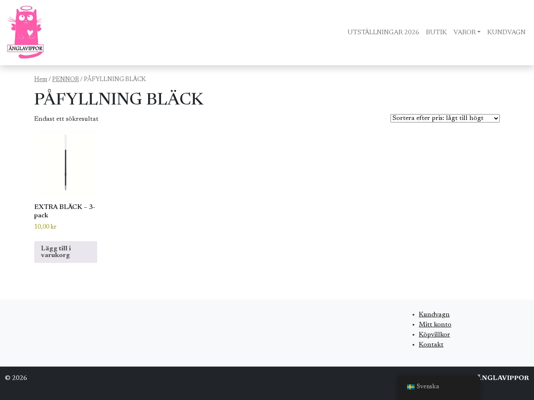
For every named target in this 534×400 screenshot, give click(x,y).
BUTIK (436, 32)
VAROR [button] (464, 32)
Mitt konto (435, 324)
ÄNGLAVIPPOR (502, 378)
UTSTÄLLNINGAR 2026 (383, 32)
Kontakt (431, 344)
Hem (40, 79)
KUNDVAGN (506, 32)
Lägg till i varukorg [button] (56, 252)
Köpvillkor (434, 334)
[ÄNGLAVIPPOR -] (25, 32)
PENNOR (65, 79)
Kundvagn (434, 314)
